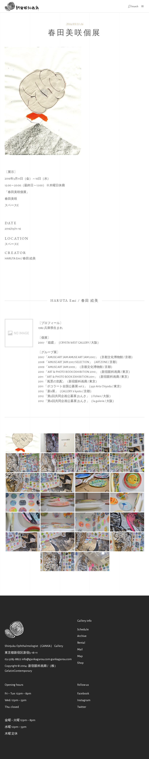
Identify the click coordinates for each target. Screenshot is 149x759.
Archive (81, 635)
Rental (81, 642)
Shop (80, 662)
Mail (80, 649)
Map (80, 656)
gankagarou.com (61, 659)
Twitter (81, 706)
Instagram (83, 700)
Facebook (83, 693)
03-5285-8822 (13, 659)
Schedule (83, 629)
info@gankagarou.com (36, 659)
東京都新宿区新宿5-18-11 (21, 652)
